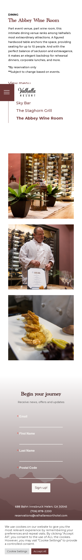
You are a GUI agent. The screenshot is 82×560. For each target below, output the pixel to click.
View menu (19, 83)
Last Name (27, 450)
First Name (27, 433)
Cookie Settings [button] (17, 551)
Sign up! (41, 488)
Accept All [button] (40, 551)
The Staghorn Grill (34, 110)
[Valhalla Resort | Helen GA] (27, 92)
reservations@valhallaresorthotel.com (41, 515)
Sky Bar (23, 103)
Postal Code (28, 467)
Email (23, 416)
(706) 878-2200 (41, 511)
